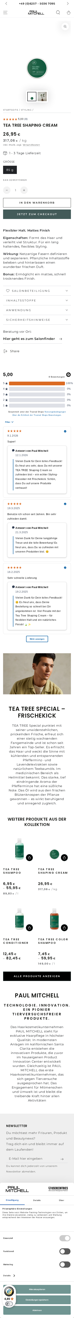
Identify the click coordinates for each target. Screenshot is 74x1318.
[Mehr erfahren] (37, 3)
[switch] (9, 1304)
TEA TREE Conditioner (16, 941)
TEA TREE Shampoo (12, 871)
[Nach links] (6, 3)
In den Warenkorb (37, 202)
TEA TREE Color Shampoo (53, 941)
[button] (58, 12)
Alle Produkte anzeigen (37, 976)
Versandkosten (31, 145)
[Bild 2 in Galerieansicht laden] (42, 96)
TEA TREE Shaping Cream (53, 871)
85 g (10, 170)
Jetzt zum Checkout (37, 214)
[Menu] (5, 12)
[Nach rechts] (67, 3)
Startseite (10, 110)
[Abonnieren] (63, 1159)
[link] (32, 339)
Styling (26, 110)
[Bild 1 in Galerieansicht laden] (31, 96)
